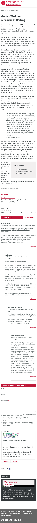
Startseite (3, 9)
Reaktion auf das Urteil (8, 198)
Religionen (17, 9)
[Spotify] (10, 520)
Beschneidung (9, 255)
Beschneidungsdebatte (15, 307)
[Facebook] (2, 520)
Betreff (3, 395)
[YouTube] (6, 520)
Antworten (33, 246)
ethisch (16, 75)
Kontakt (3, 511)
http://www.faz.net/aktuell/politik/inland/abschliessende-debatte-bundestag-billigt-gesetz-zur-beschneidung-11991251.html (17, 230)
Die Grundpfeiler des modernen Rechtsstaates (20, 320)
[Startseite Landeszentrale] (3, 3)
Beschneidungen (6, 223)
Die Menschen (10, 9)
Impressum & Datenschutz (16, 511)
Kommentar (4, 400)
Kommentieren (29, 217)
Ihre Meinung (27, 513)
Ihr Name (3, 389)
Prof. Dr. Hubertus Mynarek (13, 137)
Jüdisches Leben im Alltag (25, 171)
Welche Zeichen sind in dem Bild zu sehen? (14, 440)
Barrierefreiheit (6, 515)
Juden (3, 37)
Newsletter (4, 513)
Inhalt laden (9, 484)
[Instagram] (19, 520)
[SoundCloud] (15, 520)
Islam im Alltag (22, 173)
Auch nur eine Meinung (18, 335)
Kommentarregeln (15, 513)
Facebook (10, 469)
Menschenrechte (22, 169)
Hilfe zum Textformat (28, 414)
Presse (29, 511)
